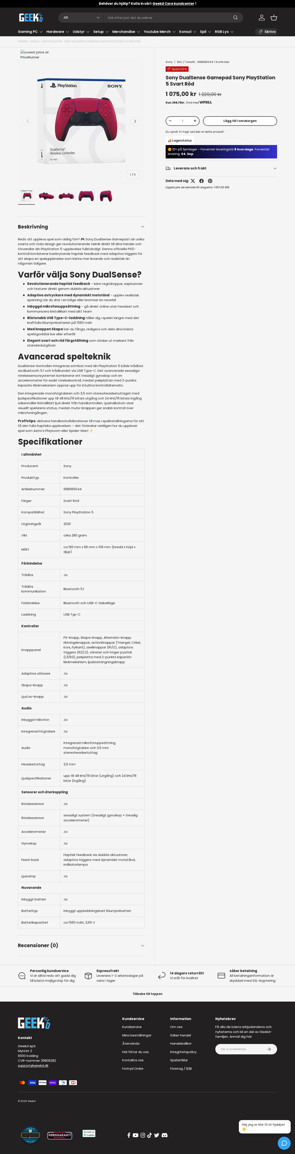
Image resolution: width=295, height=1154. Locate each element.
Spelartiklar (179, 1060)
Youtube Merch (157, 31)
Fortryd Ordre (132, 1068)
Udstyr (79, 31)
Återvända (131, 1043)
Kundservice (132, 1027)
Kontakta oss (133, 1060)
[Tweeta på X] (193, 181)
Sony (169, 62)
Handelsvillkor (181, 1043)
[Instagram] (143, 1135)
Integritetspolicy (183, 1052)
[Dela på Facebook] (201, 181)
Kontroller (223, 62)
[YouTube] (135, 1135)
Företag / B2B (181, 1068)
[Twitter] (156, 1135)
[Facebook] (128, 1135)
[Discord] (164, 1135)
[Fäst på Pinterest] (210, 181)
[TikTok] (149, 1135)
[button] (274, 17)
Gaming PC (28, 31)
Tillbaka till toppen (147, 994)
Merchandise (123, 31)
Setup (98, 31)
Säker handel (180, 1035)
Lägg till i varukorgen (240, 121)
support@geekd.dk (33, 1065)
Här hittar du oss (135, 1052)
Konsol (185, 31)
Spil (203, 31)
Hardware (55, 31)
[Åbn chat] (284, 1143)
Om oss (176, 1027)
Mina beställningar (136, 1035)
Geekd (32, 1101)
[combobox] (150, 18)
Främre (23, 41)
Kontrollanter (52, 41)
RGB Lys (222, 31)
